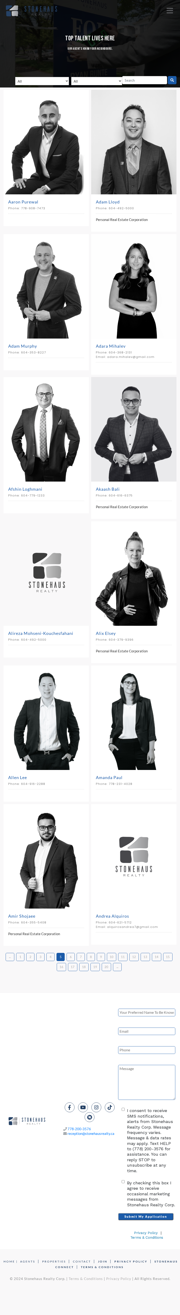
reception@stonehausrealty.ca (91, 1133)
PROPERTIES (54, 1261)
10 (111, 957)
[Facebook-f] (70, 1107)
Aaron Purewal (23, 201)
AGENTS (27, 1261)
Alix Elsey (106, 633)
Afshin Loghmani (25, 489)
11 (123, 957)
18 (84, 967)
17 (73, 967)
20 (106, 967)
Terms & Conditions (146, 1237)
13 (145, 957)
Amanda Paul (109, 777)
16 (61, 967)
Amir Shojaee (21, 916)
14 (156, 957)
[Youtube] (83, 1107)
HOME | (11, 1261)
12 (134, 957)
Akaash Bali (108, 489)
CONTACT (82, 1261)
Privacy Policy (146, 1233)
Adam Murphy (22, 346)
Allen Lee (17, 777)
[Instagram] (96, 1107)
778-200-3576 (79, 1129)
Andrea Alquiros (112, 916)
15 (168, 957)
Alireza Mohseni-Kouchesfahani (40, 633)
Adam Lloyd (108, 201)
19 (95, 967)
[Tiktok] (110, 1107)
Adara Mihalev (111, 346)
